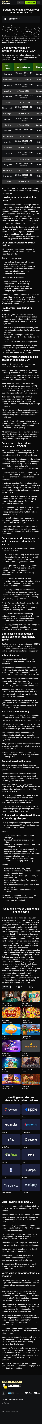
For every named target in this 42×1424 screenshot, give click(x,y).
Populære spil (5, 987)
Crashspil (24, 987)
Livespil (14, 987)
